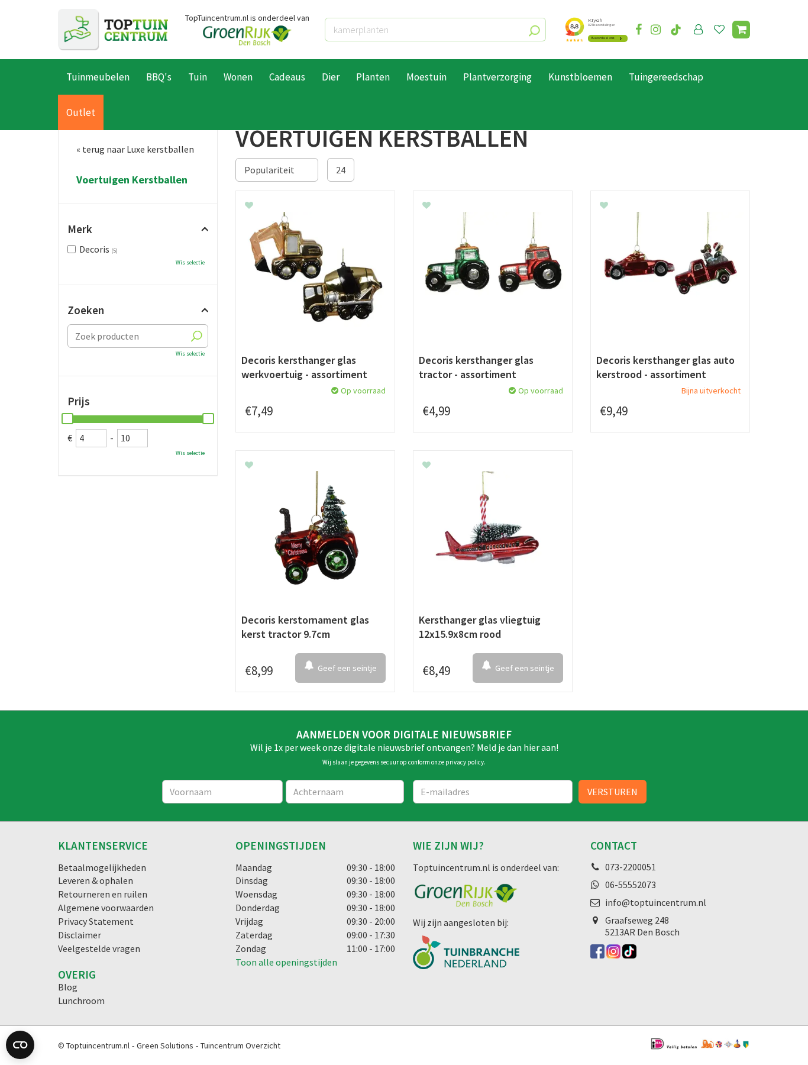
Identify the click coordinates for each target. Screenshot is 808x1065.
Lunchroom (81, 1000)
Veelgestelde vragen (99, 948)
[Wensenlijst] (719, 29)
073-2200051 (630, 867)
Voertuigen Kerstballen (132, 180)
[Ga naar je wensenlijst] (721, 29)
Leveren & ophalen (95, 880)
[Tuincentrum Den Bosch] (113, 29)
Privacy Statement (96, 921)
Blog (67, 987)
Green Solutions (165, 1045)
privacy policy (464, 762)
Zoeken (85, 310)
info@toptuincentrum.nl (655, 902)
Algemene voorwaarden (106, 908)
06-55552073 (630, 884)
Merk (79, 229)
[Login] (698, 29)
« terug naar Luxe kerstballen (135, 149)
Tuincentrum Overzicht (240, 1045)
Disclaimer (79, 935)
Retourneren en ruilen (102, 894)
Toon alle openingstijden (286, 962)
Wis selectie (190, 262)
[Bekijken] (741, 29)
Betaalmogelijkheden (102, 867)
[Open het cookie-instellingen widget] (20, 1045)
